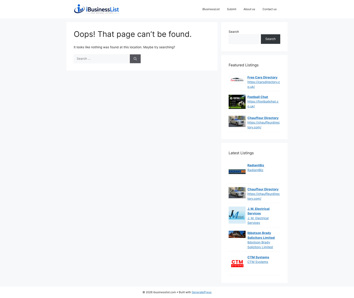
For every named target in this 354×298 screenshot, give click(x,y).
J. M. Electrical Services (258, 211)
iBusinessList (211, 9)
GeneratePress (201, 292)
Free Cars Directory (262, 77)
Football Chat (257, 97)
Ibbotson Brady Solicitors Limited (261, 235)
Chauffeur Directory (263, 118)
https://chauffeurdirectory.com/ (263, 125)
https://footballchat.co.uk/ (262, 104)
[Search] (135, 58)
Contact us (270, 9)
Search (234, 32)
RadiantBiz (255, 165)
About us (249, 9)
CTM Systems (258, 257)
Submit (231, 9)
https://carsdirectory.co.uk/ (263, 84)
